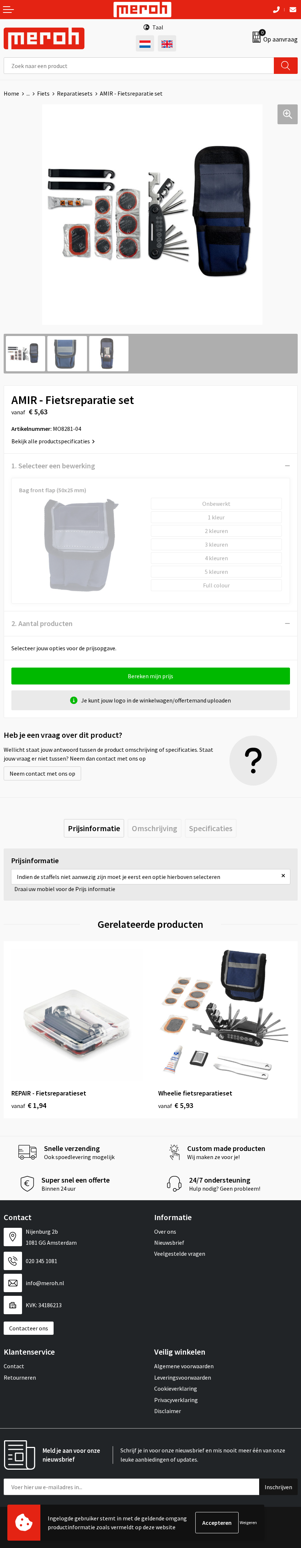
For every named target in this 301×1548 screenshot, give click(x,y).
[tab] (94, 828)
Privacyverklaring (176, 1400)
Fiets (43, 93)
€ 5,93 (175, 1105)
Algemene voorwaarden (184, 1366)
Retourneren (20, 1377)
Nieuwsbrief (169, 1242)
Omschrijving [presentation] (154, 828)
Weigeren (248, 1522)
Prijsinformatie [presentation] (94, 828)
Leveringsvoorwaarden (182, 1377)
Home (11, 93)
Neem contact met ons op (42, 773)
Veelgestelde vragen (179, 1253)
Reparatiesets (75, 93)
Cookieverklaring (175, 1388)
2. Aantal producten (42, 623)
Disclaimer (167, 1411)
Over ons (165, 1231)
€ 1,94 (28, 1105)
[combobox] (139, 65)
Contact (14, 1366)
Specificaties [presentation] (210, 828)
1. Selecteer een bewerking (53, 465)
